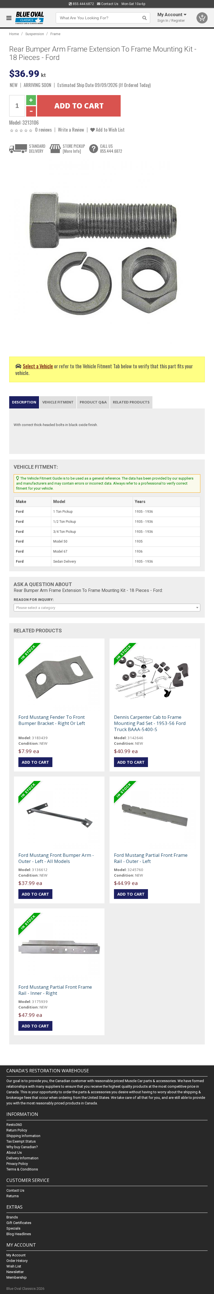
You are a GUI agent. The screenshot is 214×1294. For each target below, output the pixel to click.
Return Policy (16, 1130)
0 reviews (43, 129)
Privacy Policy (17, 1164)
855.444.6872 (83, 4)
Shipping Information (23, 1136)
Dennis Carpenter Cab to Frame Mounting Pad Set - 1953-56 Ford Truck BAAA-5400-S (150, 723)
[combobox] (107, 607)
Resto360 (14, 1125)
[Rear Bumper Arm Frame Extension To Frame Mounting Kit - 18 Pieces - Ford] (104, 253)
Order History (17, 1261)
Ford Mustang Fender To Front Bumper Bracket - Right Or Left (51, 720)
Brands (12, 1217)
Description (24, 402)
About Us (14, 1152)
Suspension (34, 34)
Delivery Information (22, 1158)
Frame (55, 34)
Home (14, 34)
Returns (12, 1196)
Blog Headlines (18, 1234)
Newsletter (15, 1272)
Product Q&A (93, 402)
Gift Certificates (18, 1223)
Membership (16, 1277)
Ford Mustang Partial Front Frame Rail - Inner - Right (55, 990)
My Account (16, 1255)
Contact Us (109, 4)
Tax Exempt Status (21, 1141)
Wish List (13, 1266)
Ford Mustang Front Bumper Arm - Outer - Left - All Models (56, 858)
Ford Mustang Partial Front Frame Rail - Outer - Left (151, 858)
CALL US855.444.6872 (111, 148)
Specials (13, 1228)
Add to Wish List (110, 129)
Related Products (131, 402)
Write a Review (71, 129)
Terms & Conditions (22, 1169)
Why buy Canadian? (22, 1147)
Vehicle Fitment (58, 402)
